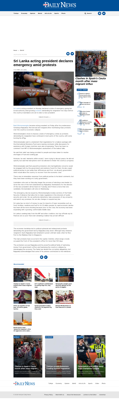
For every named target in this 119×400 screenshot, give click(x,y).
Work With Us (60, 394)
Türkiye (16, 13)
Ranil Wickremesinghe (21, 125)
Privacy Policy (48, 394)
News (15, 50)
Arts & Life (48, 13)
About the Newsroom (74, 394)
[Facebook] (99, 13)
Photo (63, 13)
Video (97, 383)
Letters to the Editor (90, 394)
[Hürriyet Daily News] (59, 5)
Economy (24, 13)
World (40, 13)
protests (38, 110)
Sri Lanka (16, 108)
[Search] (85, 13)
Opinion (32, 13)
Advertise (102, 394)
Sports (56, 13)
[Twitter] (104, 13)
